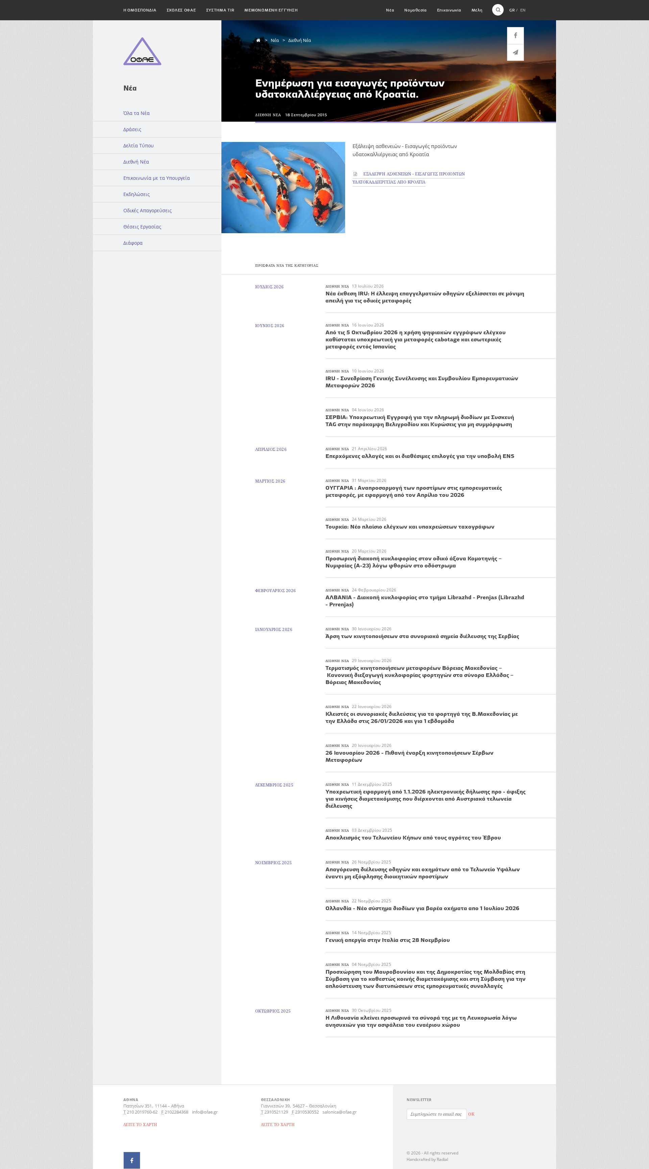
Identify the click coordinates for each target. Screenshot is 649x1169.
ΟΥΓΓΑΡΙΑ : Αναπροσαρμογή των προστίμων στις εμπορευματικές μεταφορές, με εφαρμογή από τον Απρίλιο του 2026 (414, 491)
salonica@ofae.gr (339, 1112)
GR (512, 10)
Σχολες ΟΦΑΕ (181, 10)
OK (471, 1114)
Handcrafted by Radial (427, 1159)
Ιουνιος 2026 (270, 325)
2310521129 (276, 1112)
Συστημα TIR (220, 10)
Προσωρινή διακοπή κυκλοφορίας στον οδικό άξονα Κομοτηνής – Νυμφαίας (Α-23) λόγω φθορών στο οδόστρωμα (414, 562)
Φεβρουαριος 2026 (275, 590)
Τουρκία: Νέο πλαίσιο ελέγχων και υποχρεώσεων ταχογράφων (410, 526)
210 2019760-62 (142, 1112)
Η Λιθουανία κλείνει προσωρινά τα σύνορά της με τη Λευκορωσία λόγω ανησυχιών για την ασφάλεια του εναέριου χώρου (421, 1021)
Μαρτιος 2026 (270, 481)
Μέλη (477, 10)
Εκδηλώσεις (136, 194)
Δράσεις (132, 129)
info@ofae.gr (205, 1112)
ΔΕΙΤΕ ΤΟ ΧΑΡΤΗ (140, 1124)
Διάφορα (133, 243)
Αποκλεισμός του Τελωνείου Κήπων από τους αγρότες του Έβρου (413, 837)
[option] (283, 187)
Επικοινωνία (449, 10)
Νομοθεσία (415, 10)
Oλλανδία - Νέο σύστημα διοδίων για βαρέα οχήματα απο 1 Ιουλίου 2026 (423, 908)
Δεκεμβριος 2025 (274, 785)
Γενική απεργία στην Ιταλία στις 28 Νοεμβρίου (388, 939)
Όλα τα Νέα (136, 113)
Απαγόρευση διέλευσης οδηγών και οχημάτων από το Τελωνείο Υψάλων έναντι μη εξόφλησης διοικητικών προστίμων (423, 873)
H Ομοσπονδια (140, 10)
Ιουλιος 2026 (269, 287)
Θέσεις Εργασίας (142, 226)
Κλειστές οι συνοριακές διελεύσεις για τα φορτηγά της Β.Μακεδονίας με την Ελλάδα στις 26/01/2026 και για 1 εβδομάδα (422, 717)
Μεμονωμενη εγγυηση (270, 10)
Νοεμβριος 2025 (273, 863)
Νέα (390, 10)
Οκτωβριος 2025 (273, 1011)
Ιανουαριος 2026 (273, 629)
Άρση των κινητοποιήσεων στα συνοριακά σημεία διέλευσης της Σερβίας (422, 636)
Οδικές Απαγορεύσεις (147, 210)
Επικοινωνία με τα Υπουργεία (156, 178)
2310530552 (307, 1112)
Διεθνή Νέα (136, 162)
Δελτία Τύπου (138, 145)
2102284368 (176, 1112)
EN (523, 10)
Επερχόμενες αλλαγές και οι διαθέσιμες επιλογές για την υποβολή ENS (420, 456)
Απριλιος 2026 (271, 449)
